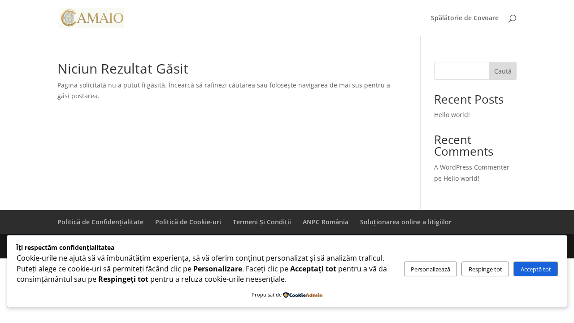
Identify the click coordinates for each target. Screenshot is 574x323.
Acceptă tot (536, 269)
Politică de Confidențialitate (100, 222)
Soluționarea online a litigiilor (406, 222)
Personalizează (430, 269)
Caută (503, 71)
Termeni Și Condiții (262, 222)
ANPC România (325, 222)
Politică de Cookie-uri (188, 222)
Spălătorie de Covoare (465, 18)
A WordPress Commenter (471, 167)
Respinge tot (485, 269)
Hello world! (452, 114)
